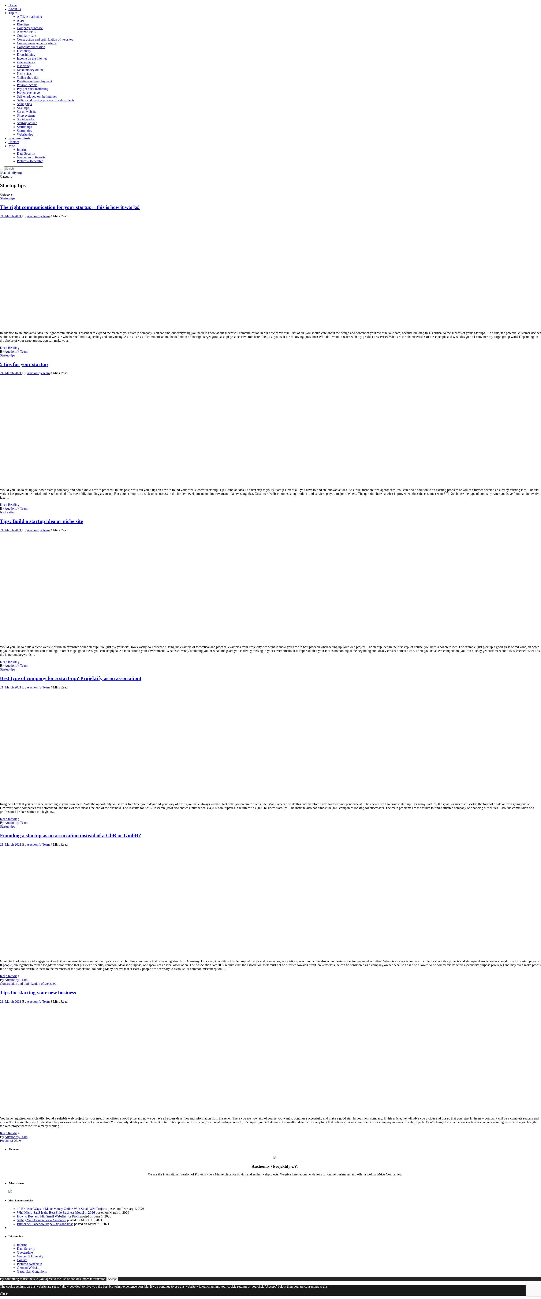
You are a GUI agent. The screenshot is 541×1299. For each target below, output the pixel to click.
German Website (28, 1267)
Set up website (26, 111)
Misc (11, 146)
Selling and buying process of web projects (45, 100)
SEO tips (23, 108)
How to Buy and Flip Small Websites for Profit (48, 1216)
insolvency (24, 66)
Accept (112, 1279)
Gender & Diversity (30, 1256)
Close (4, 1293)
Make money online (30, 70)
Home (12, 5)
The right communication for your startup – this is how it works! (70, 207)
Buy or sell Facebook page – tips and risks (45, 1224)
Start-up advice (27, 123)
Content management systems (36, 43)
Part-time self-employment (34, 81)
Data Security (26, 153)
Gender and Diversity (31, 157)
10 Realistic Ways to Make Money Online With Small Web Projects (62, 1209)
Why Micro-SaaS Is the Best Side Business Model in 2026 (56, 1212)
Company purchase (30, 28)
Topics (12, 13)
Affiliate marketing (29, 16)
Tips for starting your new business (38, 992)
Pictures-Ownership (30, 161)
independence (26, 62)
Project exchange (28, 92)
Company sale (26, 35)
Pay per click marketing (32, 89)
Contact (13, 142)
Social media (25, 119)
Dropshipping (26, 54)
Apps (20, 20)
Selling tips (24, 104)
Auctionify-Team (38, 216)
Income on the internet (32, 58)
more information (93, 1279)
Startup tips (24, 127)
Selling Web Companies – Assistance (41, 1220)
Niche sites (24, 73)
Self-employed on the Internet (36, 96)
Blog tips (23, 24)
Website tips (25, 134)
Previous (6, 1141)
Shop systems (26, 115)
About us (14, 9)
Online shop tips (28, 77)
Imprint (22, 149)
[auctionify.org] (11, 172)
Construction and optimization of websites (45, 39)
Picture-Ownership (29, 1264)
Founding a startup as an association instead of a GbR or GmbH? (70, 835)
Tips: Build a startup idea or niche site (41, 521)
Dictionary (24, 51)
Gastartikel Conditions (32, 1271)
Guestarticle (25, 1252)
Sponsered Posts (19, 138)
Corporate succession (31, 47)
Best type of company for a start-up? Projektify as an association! (70, 678)
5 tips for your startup (24, 364)
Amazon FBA (26, 32)
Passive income (27, 85)
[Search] (1, 169)
